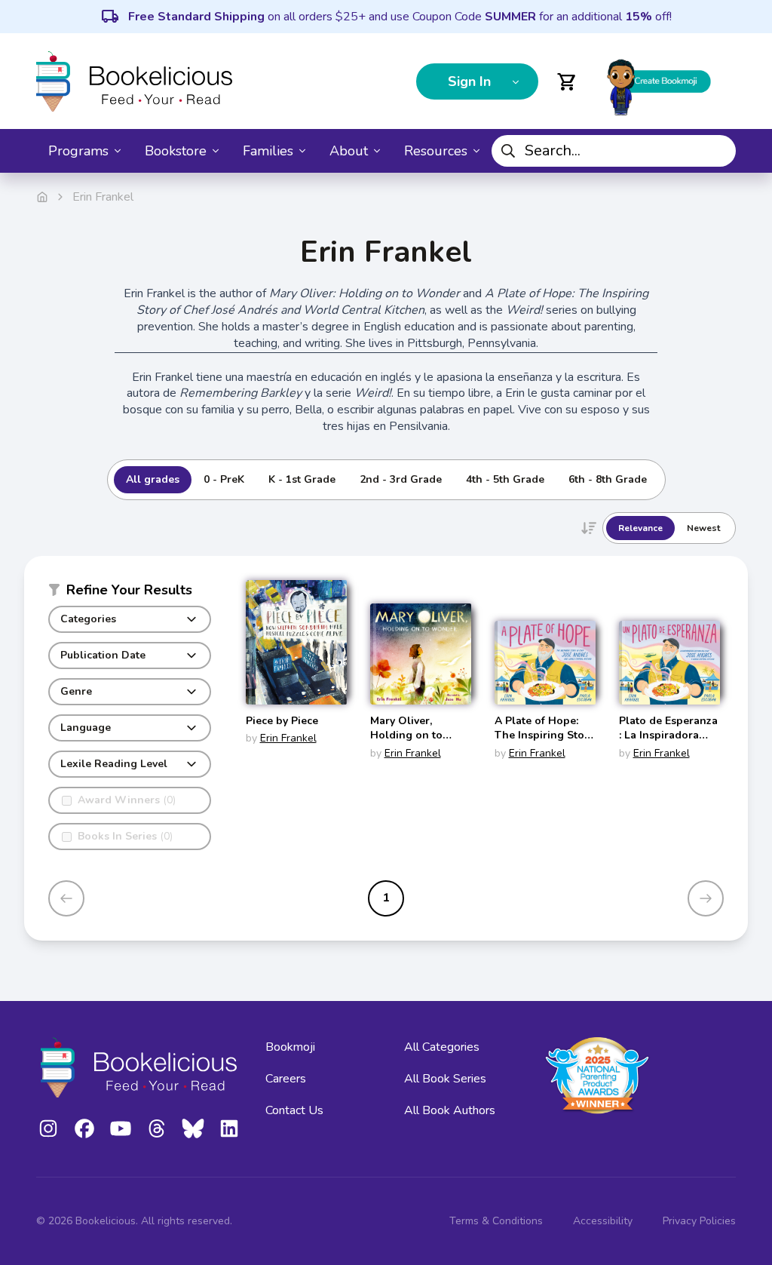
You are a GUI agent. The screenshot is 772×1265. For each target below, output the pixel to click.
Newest (703, 528)
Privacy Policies (699, 1221)
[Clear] (719, 151)
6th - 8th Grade (607, 479)
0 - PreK (224, 479)
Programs (78, 151)
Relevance (640, 528)
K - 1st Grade (301, 479)
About (348, 151)
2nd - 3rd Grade (401, 479)
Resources (435, 151)
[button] (129, 593)
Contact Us (294, 1110)
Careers (285, 1078)
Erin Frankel (288, 738)
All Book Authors (449, 1110)
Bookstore (176, 151)
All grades (152, 479)
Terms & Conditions (496, 1221)
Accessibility (603, 1221)
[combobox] (614, 151)
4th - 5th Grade (505, 479)
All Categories (441, 1047)
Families (268, 151)
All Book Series (445, 1078)
